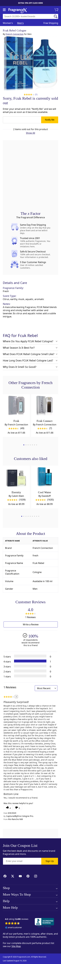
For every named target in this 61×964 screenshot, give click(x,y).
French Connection (15, 34)
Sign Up (50, 861)
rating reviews (16, 919)
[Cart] (56, 10)
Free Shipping (50, 23)
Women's (8, 23)
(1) (36, 94)
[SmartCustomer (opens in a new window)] (13, 927)
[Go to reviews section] (28, 94)
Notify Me (49, 120)
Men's (20, 23)
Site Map (16, 946)
